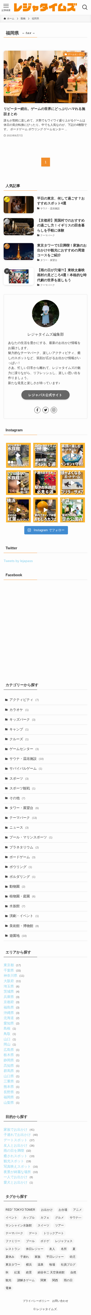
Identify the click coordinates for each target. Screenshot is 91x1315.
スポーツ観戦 (22, 788)
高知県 (11, 1066)
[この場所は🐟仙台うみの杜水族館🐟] (18, 455)
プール (30, 1241)
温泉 (40, 1264)
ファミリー (13, 1241)
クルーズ (19, 739)
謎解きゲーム (26, 1280)
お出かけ (47, 1209)
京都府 (11, 1002)
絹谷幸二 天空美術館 (51, 1272)
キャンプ (19, 729)
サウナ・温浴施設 (26, 759)
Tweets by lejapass (18, 561)
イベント (11, 1217)
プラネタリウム (24, 847)
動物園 (17, 886)
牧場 (52, 1264)
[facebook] (37, 410)
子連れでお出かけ (21, 1135)
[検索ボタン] (85, 7)
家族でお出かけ (19, 1129)
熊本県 (11, 1087)
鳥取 (10, 1034)
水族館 (17, 906)
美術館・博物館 (24, 926)
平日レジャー (55, 1256)
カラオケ (19, 710)
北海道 (11, 1018)
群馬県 (11, 1071)
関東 (43, 1280)
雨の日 (68, 1280)
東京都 (12, 965)
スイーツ (43, 1225)
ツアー (59, 1225)
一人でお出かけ (18, 1177)
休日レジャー (34, 1249)
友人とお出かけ (19, 1145)
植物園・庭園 (22, 896)
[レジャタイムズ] (45, 7)
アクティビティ (24, 700)
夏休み (10, 1256)
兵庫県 (11, 997)
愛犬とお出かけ (18, 1182)
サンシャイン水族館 (19, 1225)
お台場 (62, 1209)
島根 (10, 1028)
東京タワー (13, 1264)
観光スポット (17, 1161)
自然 (73, 1272)
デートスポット (19, 1140)
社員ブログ (68, 1264)
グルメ (59, 1217)
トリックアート (53, 1233)
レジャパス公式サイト (45, 395)
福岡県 (11, 1097)
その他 (17, 798)
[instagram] (54, 410)
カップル (29, 1217)
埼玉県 (11, 986)
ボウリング (20, 867)
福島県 (11, 1007)
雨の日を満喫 (17, 1150)
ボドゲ (45, 1241)
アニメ (77, 1209)
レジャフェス (64, 1241)
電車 (8, 1288)
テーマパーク (23, 818)
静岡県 (11, 1060)
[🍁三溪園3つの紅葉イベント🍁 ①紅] (18, 509)
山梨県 (11, 1102)
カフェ (45, 1217)
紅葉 (17, 1272)
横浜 (29, 1264)
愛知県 (11, 1023)
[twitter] (45, 410)
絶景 (29, 1272)
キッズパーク (22, 719)
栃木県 (11, 1055)
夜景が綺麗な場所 (21, 1172)
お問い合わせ (60, 1300)
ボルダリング (22, 877)
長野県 (11, 1092)
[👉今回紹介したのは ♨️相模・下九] (45, 455)
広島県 (11, 1050)
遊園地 (18, 936)
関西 (55, 1280)
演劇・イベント (24, 916)
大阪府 (12, 981)
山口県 (11, 1076)
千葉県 (12, 970)
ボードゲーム (22, 857)
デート (33, 1233)
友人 (52, 1249)
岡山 (10, 1044)
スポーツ (19, 778)
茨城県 (11, 991)
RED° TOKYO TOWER (20, 1209)
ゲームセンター (24, 749)
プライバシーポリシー (36, 1300)
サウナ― (75, 1217)
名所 (64, 1249)
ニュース (19, 827)
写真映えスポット (21, 1166)
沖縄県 (11, 1013)
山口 (10, 1039)
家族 (38, 1256)
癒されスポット (19, 1156)
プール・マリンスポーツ (30, 837)
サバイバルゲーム (25, 768)
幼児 (72, 1256)
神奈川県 (14, 975)
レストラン (13, 1249)
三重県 (11, 1081)
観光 (8, 1280)
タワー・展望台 (24, 808)
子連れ (24, 1256)
